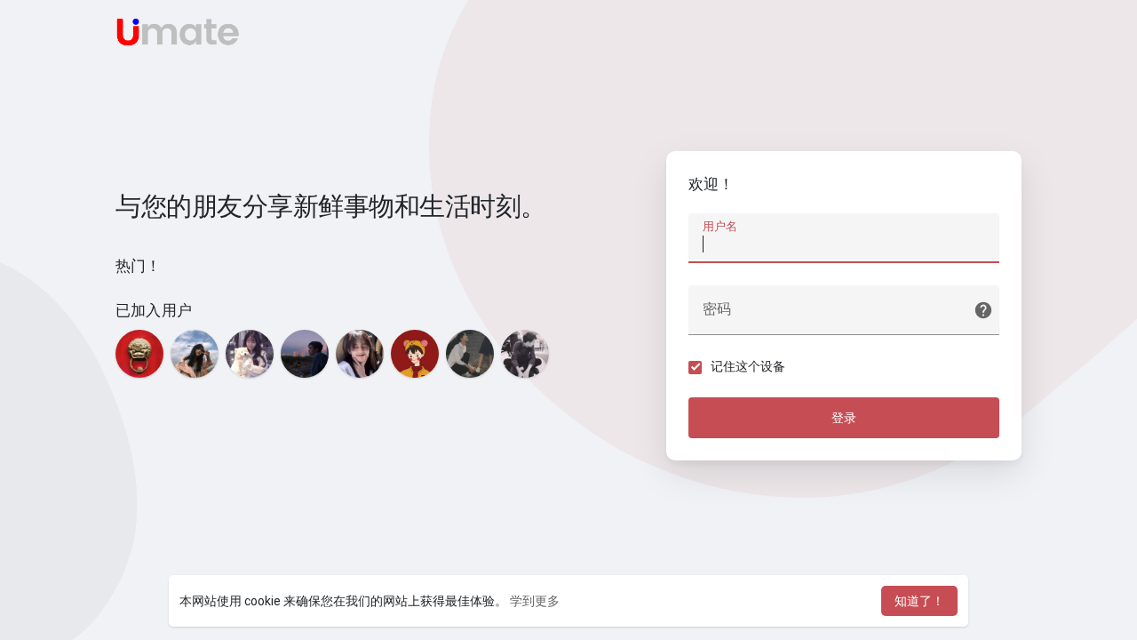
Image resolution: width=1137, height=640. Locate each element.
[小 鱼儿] (250, 354)
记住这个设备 (748, 366)
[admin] (139, 354)
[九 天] (305, 354)
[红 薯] (415, 354)
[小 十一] (360, 354)
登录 (843, 418)
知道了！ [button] (919, 601)
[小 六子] (525, 354)
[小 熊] (470, 354)
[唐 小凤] (195, 354)
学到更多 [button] (535, 601)
